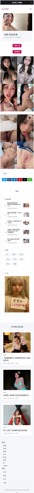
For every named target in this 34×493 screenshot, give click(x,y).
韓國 (15, 264)
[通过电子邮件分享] (24, 179)
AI (7, 254)
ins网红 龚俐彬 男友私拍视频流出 (16, 395)
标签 (4, 475)
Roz (17, 191)
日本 (15, 259)
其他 (8, 259)
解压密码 (17, 52)
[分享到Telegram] (28, 355)
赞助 (5, 173)
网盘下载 (17, 45)
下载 (4, 483)
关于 (4, 479)
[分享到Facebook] (9, 179)
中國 (21, 254)
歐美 (21, 259)
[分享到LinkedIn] (14, 179)
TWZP (14, 254)
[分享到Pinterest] (19, 179)
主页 (4, 472)
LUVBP (5, 9)
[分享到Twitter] (4, 179)
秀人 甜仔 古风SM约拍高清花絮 (15, 430)
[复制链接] (29, 179)
